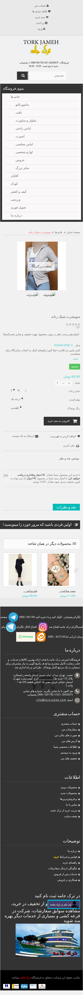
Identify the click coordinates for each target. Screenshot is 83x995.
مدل (77, 345)
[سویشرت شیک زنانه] (32, 298)
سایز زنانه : (73, 391)
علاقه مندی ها (39, 11)
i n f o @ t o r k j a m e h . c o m (51, 700)
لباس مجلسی (24, 144)
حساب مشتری (69, 724)
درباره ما (72, 851)
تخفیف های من (69, 758)
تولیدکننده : (74, 400)
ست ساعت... (67, 591)
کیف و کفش (19, 192)
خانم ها (15, 97)
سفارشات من (69, 729)
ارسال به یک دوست (23, 436)
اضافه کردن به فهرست (63, 436)
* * (78, 327)
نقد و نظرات (66, 507)
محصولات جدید (68, 793)
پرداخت (40, 23)
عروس (20, 160)
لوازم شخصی (24, 152)
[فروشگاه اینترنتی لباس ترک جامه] (41, 48)
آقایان (14, 176)
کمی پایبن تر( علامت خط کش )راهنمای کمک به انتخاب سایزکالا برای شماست (43, 352)
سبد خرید (40, 17)
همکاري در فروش (67, 880)
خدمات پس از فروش (65, 874)
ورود (40, 29)
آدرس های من (69, 741)
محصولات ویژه (69, 787)
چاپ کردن (69, 446)
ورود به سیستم (69, 753)
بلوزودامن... (30, 591)
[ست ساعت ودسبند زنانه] (58, 570)
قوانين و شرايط (65, 857)
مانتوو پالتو (22, 105)
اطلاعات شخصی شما (65, 747)
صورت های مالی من (66, 735)
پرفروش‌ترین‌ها (68, 799)
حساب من (40, 6)
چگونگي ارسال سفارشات (62, 868)
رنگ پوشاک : (72, 408)
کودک (14, 184)
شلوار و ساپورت (26, 120)
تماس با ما (71, 805)
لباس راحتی (23, 128)
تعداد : (77, 383)
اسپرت (20, 136)
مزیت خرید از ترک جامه (63, 810)
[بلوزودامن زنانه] (20, 570)
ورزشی (15, 200)
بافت (19, 113)
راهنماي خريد (70, 863)
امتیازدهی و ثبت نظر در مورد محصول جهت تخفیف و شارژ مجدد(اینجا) (41, 334)
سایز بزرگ (22, 168)
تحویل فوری (18, 207)
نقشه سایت (70, 816)
